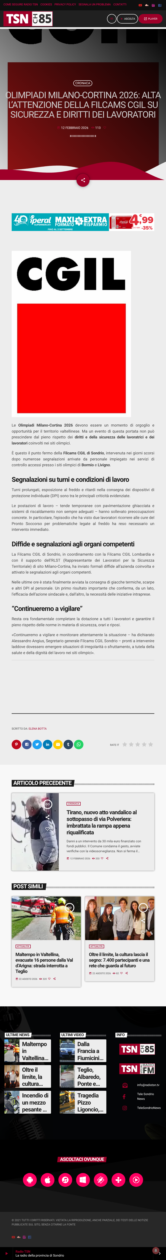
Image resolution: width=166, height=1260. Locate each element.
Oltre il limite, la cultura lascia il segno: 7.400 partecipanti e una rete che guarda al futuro (119, 960)
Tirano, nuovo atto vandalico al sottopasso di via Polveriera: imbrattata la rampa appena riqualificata (102, 822)
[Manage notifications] (155, 1250)
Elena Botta (37, 728)
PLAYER (150, 19)
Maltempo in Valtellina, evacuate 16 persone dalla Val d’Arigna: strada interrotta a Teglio (44, 963)
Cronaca (82, 83)
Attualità (23, 946)
